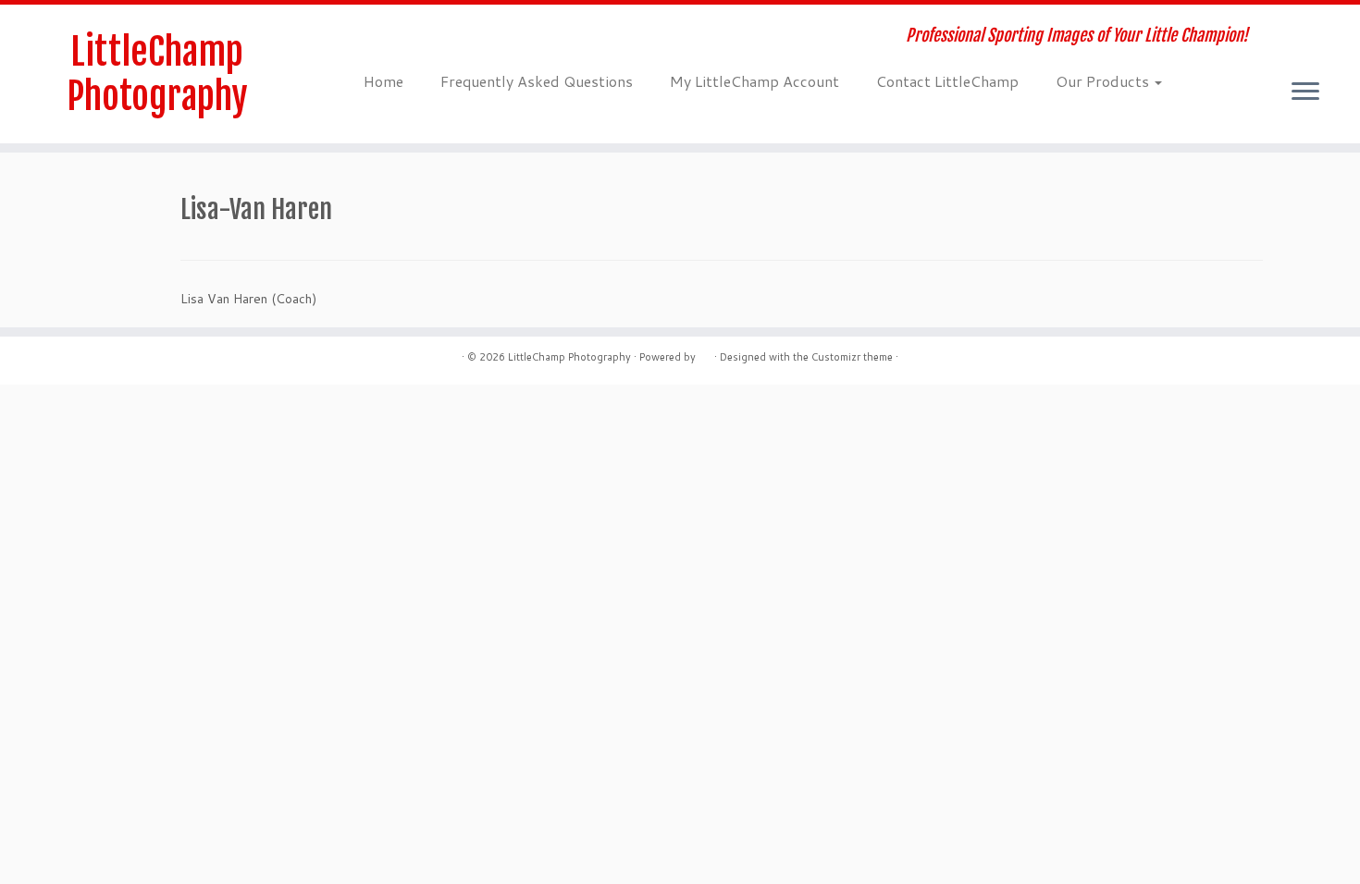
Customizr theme (852, 357)
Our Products (1104, 81)
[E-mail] (380, 38)
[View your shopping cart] (1317, 25)
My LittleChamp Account (754, 81)
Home (383, 81)
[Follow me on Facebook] (405, 38)
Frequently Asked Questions (536, 81)
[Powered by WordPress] (705, 353)
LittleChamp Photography (157, 74)
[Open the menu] (1305, 92)
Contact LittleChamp (947, 81)
